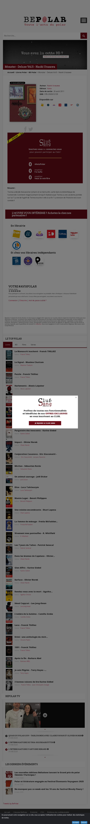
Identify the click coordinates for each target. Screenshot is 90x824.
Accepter (76, 822)
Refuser (83, 822)
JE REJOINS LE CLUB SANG (45, 423)
